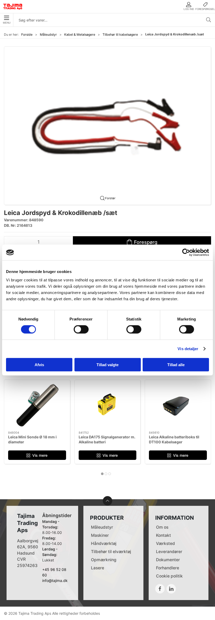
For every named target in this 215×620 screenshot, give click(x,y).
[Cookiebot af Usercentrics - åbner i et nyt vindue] (186, 252)
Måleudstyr (48, 34)
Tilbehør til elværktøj (111, 551)
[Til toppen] (107, 501)
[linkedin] (171, 588)
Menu (6, 22)
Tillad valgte (107, 364)
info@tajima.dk (55, 580)
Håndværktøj (103, 543)
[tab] (102, 473)
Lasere (97, 567)
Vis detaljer (188, 348)
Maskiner (100, 535)
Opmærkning (103, 559)
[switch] (81, 329)
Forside (27, 34)
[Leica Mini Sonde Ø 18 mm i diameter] (37, 405)
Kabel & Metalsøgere (79, 34)
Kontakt (163, 535)
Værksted (165, 543)
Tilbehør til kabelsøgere (120, 34)
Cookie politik (169, 576)
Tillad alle (176, 364)
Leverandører (169, 551)
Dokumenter (168, 559)
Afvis (39, 364)
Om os (162, 527)
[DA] (13, 6)
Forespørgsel (205, 9)
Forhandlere (167, 567)
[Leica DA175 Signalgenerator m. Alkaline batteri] (108, 405)
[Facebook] (160, 588)
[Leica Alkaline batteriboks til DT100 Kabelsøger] (178, 405)
